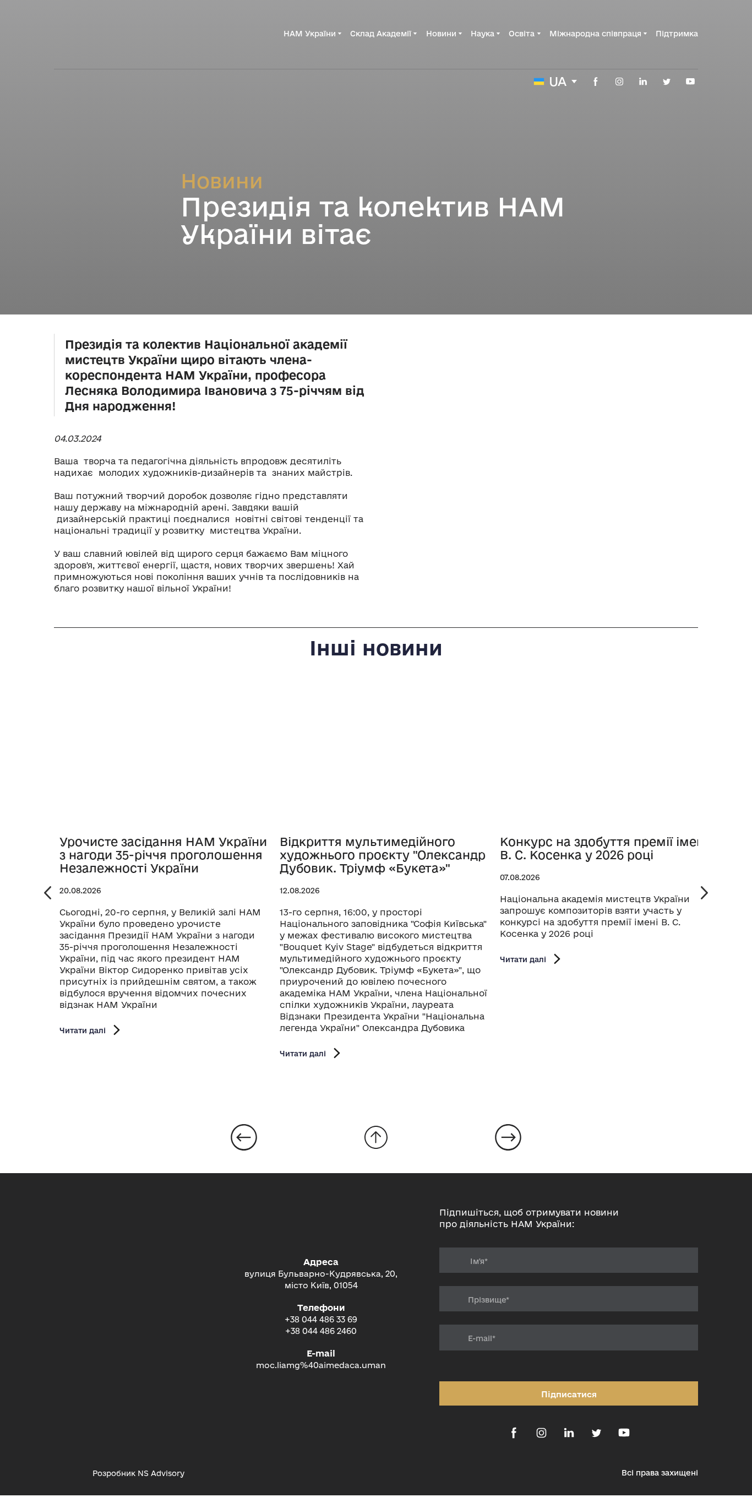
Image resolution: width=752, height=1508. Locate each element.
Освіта (522, 33)
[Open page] (164, 757)
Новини (441, 33)
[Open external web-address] (67, 1473)
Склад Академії (380, 33)
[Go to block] (376, 1137)
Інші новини (376, 647)
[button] (595, 81)
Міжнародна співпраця (595, 33)
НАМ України (310, 33)
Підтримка (677, 33)
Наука (482, 33)
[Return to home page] (109, 33)
